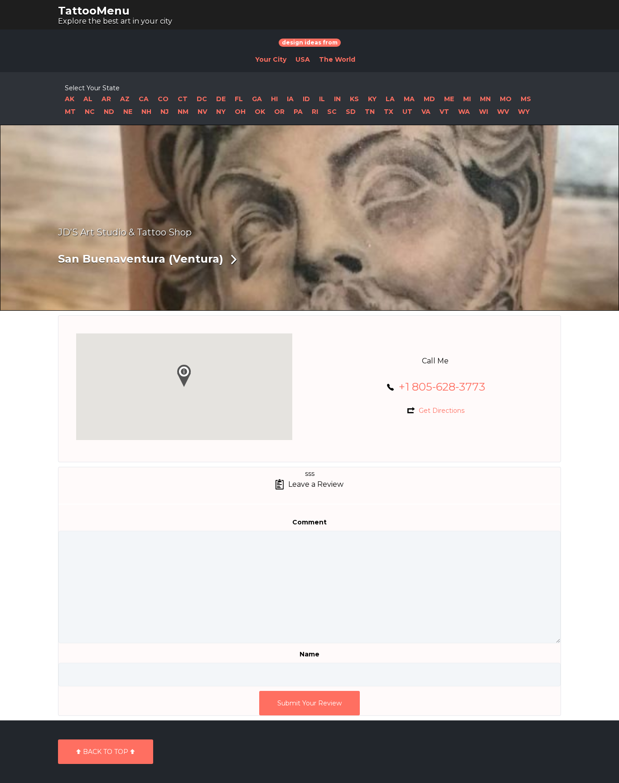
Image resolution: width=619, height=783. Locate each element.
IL (322, 99)
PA (298, 112)
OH (240, 112)
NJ (164, 112)
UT (407, 112)
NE (127, 112)
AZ (125, 99)
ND (109, 112)
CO (163, 99)
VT (444, 112)
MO (506, 99)
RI (315, 112)
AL (87, 99)
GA (257, 99)
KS (354, 99)
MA (409, 99)
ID (306, 99)
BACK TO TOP (105, 752)
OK (260, 112)
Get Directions (441, 410)
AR (106, 99)
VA (425, 112)
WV (503, 112)
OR (279, 112)
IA (290, 99)
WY (524, 112)
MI (467, 99)
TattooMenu (94, 10)
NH (146, 112)
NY (221, 112)
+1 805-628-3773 (442, 386)
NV (202, 112)
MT (70, 112)
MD (429, 99)
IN (337, 99)
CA (144, 99)
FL (239, 99)
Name (309, 654)
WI (483, 112)
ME (449, 99)
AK (69, 99)
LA (390, 99)
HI (274, 99)
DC (202, 99)
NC (90, 112)
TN (370, 112)
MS (526, 99)
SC (332, 112)
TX (388, 112)
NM (183, 112)
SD (351, 112)
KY (372, 99)
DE (221, 99)
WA (464, 112)
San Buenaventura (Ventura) (140, 258)
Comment (309, 522)
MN (485, 99)
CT (183, 99)
